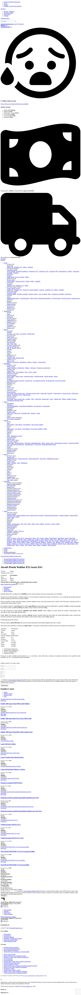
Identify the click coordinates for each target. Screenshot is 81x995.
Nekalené (13, 463)
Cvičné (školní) (42, 362)
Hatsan (18, 541)
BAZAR (9, 301)
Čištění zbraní (10, 370)
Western (9, 524)
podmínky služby (39, 975)
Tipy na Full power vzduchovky (9, 104)
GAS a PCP (10, 389)
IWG (50, 541)
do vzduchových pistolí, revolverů (15, 380)
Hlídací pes (21, 583)
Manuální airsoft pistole (13, 298)
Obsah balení (7, 590)
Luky (8, 427)
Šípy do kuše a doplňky (37, 424)
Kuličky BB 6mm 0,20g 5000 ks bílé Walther (15, 704)
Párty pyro (21, 531)
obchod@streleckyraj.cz (17, 928)
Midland (49, 542)
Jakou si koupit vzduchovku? (11, 950)
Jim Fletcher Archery (65, 541)
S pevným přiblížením (12, 406)
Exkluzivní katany (11, 498)
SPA (77, 544)
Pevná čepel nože (19, 443)
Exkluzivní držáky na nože (13, 492)
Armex (34, 538)
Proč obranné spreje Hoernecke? (12, 963)
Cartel (24, 539)
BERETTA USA (11, 322)
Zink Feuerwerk (52, 545)
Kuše (8, 423)
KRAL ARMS (21, 542)
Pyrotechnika (10, 529)
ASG (38, 538)
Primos (37, 544)
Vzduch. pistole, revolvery (13, 288)
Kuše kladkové (27, 424)
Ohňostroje (9, 531)
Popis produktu (7, 587)
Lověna (33, 542)
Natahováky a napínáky (46, 393)
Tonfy (18, 463)
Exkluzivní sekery (11, 507)
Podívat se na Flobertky (22, 104)
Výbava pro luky (11, 397)
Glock (8, 314)
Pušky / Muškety (40, 524)
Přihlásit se (3, 895)
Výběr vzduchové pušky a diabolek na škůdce (15, 973)
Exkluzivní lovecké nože (13, 504)
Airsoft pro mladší (11, 294)
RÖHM (60, 544)
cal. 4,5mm (9, 334)
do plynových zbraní (60, 380)
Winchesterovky (63, 271)
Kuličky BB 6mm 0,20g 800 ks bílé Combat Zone (17, 732)
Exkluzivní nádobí (63, 515)
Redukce (33, 413)
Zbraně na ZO (10, 309)
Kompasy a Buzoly (12, 450)
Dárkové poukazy (11, 304)
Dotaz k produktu (8, 591)
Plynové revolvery (20, 281)
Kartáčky (9, 372)
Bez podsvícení (37, 406)
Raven (48, 544)
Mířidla (64, 399)
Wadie (34, 545)
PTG (41, 544)
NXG (62, 542)
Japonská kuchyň (11, 509)
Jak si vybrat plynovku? (10, 954)
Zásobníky (30, 267)
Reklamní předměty (12, 526)
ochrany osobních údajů (29, 975)
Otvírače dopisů (16, 524)
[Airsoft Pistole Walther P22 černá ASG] (11, 556)
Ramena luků (45, 399)
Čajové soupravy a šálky (13, 517)
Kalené (9, 463)
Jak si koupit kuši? (8, 960)
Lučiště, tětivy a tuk (17, 395)
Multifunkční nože (35, 443)
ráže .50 (9, 348)
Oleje (26, 372)
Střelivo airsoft (33, 298)
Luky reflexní (18, 429)
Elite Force (60, 539)
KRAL (14, 542)
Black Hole (72, 538)
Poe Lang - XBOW (29, 544)
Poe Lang (21, 544)
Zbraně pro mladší (11, 292)
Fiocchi (73, 539)
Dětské (45, 429)
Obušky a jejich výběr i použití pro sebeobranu (15, 971)
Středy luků (38, 399)
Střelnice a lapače (8, 693)
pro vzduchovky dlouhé (39, 380)
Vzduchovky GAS (43, 271)
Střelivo (25, 267)
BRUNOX (19, 539)
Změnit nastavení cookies (10, 941)
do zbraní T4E (28, 380)
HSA (46, 541)
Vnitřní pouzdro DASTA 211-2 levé (12, 838)
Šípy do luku (10, 399)
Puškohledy (10, 404)
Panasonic (76, 542)
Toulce (51, 399)
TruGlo (17, 545)
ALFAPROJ (10, 325)
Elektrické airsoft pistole (44, 298)
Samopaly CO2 (11, 285)
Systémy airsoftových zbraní (11, 964)
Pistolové (9, 362)
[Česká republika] (8, 13)
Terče (5, 696)
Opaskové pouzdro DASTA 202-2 (11, 783)
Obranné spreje (11, 457)
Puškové (29, 362)
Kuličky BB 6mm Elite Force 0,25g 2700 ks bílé (16, 718)
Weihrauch (44, 545)
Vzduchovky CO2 (33, 271)
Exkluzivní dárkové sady (13, 490)
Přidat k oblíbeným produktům (8, 584)
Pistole (33, 524)
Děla (22, 524)
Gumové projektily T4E (13, 346)
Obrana (6, 454)
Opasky (56, 376)
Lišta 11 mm (10, 413)
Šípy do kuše (10, 393)
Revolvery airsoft (66, 298)
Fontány (15, 531)
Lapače (9, 368)
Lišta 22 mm (17, 413)
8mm (11, 343)
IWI (53, 541)
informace (3, 9)
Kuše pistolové (10, 424)
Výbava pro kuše (11, 392)
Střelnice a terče (11, 366)
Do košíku (3, 258)
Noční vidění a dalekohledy (14, 419)
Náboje (27, 281)
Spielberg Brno (11, 545)
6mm (8, 343)
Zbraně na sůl (10, 307)
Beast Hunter (61, 538)
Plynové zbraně (11, 280)
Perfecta (9, 544)
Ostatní (34, 372)
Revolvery (47, 524)
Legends (28, 542)
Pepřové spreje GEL (12, 458)
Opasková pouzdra (28, 376)
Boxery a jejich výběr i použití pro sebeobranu (15, 967)
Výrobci (9, 536)
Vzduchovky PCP (53, 271)
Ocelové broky (10, 336)
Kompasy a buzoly (33, 294)
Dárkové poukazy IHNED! (14, 484)
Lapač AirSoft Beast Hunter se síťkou (13, 769)
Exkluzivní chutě (11, 515)
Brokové (35, 362)
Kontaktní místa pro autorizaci (11, 947)
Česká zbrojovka (11, 319)
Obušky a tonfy (11, 461)
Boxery (9, 474)
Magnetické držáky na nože (49, 444)
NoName (58, 542)
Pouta (8, 471)
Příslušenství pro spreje (52, 458)
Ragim (44, 544)
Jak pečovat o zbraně (9, 968)
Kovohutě (9, 542)
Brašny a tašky (19, 376)
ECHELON (10, 317)
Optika (5, 402)
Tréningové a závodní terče (43, 368)
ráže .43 (19, 348)
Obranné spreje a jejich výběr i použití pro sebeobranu (17, 961)
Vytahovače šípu (57, 393)
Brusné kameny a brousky (61, 443)
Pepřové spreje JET (23, 458)
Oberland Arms (69, 542)
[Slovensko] (7, 14)
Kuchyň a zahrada (11, 514)
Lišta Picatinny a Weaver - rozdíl (12, 970)
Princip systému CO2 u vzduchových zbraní (15, 956)
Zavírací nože (68, 294)
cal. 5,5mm (16, 334)
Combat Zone (30, 539)
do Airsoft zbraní (50, 380)
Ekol (55, 539)
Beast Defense (53, 538)
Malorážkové (23, 362)
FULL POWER (11, 271)
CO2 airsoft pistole (24, 298)
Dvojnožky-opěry (25, 413)
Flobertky (9, 275)
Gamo (14, 541)
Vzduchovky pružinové (22, 271)
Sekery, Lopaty (50, 443)
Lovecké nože (37, 444)
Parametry (6, 588)
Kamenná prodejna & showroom (12, 2)
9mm (15, 343)
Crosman (37, 539)
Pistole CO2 (10, 290)
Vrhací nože (27, 443)
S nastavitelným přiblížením (26, 406)
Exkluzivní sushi (73, 515)
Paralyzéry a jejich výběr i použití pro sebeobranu (16, 957)
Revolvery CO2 (18, 290)
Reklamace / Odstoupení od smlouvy (13, 938)
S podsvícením (46, 406)
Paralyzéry (9, 465)
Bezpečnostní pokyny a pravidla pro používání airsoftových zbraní (20, 965)
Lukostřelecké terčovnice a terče (15, 400)
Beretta (67, 538)
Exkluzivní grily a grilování (36, 515)
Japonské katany (11, 439)
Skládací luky (10, 429)
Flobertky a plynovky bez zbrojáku (12, 6)
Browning (9, 539)
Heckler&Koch (34, 541)
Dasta (41, 539)
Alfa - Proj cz (20, 538)
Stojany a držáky (55, 524)
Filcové (30, 372)
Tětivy (32, 399)
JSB (72, 541)
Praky (49, 294)
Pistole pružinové (34, 290)
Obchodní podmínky (9, 937)
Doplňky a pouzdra (71, 399)
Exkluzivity (7, 481)
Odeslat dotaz (4, 685)
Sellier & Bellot (71, 544)
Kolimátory (10, 409)
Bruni (14, 539)
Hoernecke (41, 541)
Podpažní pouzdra (38, 376)
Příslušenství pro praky (16, 436)
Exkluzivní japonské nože (13, 495)
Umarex (22, 545)
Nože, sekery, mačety (12, 441)
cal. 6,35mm (23, 334)
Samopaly (9, 284)
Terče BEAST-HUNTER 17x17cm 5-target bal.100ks (18, 851)
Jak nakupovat (7, 935)
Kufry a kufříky (11, 376)
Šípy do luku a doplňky (37, 429)
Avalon (42, 538)
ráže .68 (14, 348)
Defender (46, 539)
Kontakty (6, 4)
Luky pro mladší (43, 294)
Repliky (9, 522)
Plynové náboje (11, 342)
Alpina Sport (28, 538)
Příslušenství (7, 363)
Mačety (43, 443)
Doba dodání (7, 934)
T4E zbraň (9, 468)
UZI (26, 545)
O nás (5, 3)
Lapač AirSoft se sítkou (8, 744)
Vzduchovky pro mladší (58, 294)
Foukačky (9, 431)
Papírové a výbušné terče (18, 368)
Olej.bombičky (20, 372)
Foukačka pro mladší (22, 294)
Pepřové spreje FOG (34, 458)
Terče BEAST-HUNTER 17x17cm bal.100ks (15, 865)
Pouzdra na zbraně (11, 375)
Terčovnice (33, 368)
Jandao (57, 541)
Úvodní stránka (7, 548)
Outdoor (6, 420)
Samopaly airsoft (75, 298)
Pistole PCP (26, 290)
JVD (75, 541)
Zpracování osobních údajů (10, 940)
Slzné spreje (43, 458)
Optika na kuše (26, 395)
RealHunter (54, 544)
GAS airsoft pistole (56, 298)
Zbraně (5, 263)
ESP (69, 539)
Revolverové (15, 362)
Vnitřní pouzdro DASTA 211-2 (11, 824)
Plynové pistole (11, 281)
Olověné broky (31, 334)
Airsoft (8, 297)
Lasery (8, 416)
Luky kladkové (26, 429)
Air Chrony (14, 538)
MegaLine (43, 542)
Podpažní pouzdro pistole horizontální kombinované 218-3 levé (21, 811)
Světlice (32, 281)
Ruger (64, 544)
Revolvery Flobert (19, 277)
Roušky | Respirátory (12, 534)
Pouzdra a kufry (8, 695)
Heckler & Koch (25, 541)
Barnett (46, 538)
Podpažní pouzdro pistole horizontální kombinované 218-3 (20, 798)
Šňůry (13, 372)
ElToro (65, 539)
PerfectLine (15, 544)
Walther (38, 545)
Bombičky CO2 (18, 267)
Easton (51, 539)
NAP (53, 542)
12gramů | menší (11, 358)
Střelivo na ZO (10, 328)
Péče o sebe (10, 519)
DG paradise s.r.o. (27, 986)
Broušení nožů (10, 487)
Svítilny (9, 447)
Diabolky (9, 332)
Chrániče (28, 399)
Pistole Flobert (10, 277)
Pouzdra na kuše (66, 393)
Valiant (30, 545)
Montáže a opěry (11, 412)
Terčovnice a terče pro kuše (32, 393)
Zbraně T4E (10, 265)
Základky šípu (57, 399)
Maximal (38, 542)
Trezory (9, 386)
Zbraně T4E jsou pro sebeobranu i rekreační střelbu (16, 951)
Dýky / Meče (27, 524)
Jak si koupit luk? (8, 958)
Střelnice (27, 368)
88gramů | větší (20, 358)
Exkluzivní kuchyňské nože (17, 444)
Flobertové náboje (11, 339)
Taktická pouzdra (48, 376)
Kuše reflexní (18, 424)
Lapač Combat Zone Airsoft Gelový (12, 757)
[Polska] (6, 15)
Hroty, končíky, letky (19, 393)
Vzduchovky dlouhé (12, 270)
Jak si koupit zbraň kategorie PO (12, 949)
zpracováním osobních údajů (16, 679)
